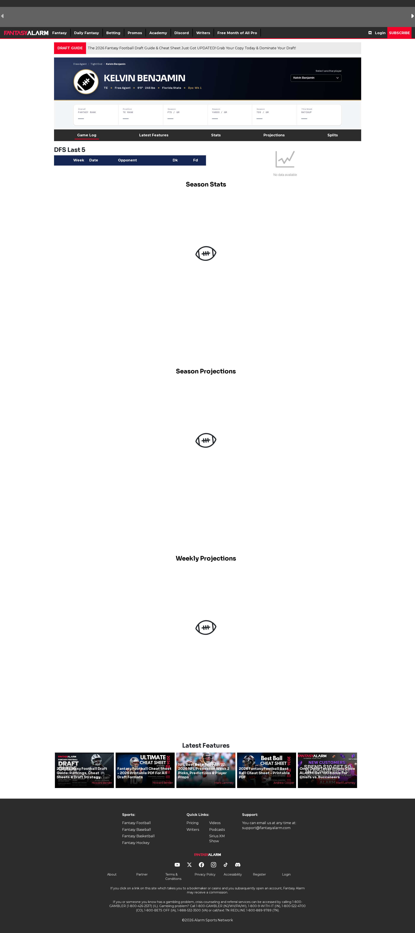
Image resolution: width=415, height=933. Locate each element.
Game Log (86, 135)
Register (259, 874)
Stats (216, 135)
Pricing (193, 823)
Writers (193, 830)
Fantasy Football (136, 823)
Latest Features (153, 135)
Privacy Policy (205, 874)
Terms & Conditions (173, 876)
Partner (142, 874)
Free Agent (80, 64)
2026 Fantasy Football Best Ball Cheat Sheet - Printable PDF (264, 772)
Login (380, 33)
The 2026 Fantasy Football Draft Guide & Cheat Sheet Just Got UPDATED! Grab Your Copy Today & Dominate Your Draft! (192, 48)
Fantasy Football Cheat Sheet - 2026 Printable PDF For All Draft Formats (144, 772)
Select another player (329, 71)
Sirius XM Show (217, 838)
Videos (214, 823)
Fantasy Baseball (136, 830)
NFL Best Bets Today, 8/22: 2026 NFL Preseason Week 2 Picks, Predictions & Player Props (203, 770)
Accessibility (233, 874)
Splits (332, 135)
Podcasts (217, 830)
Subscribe (399, 33)
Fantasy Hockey (136, 843)
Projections (274, 135)
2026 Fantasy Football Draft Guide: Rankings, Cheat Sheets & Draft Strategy (82, 772)
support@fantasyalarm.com (266, 828)
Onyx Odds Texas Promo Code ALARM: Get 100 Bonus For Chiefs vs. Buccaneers (327, 772)
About (112, 874)
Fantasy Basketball (138, 836)
